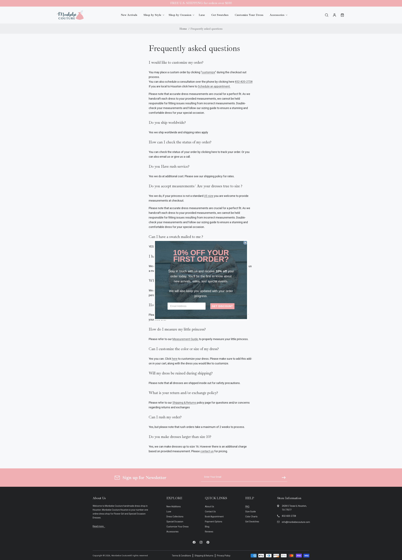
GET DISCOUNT (222, 306)
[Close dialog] (245, 242)
